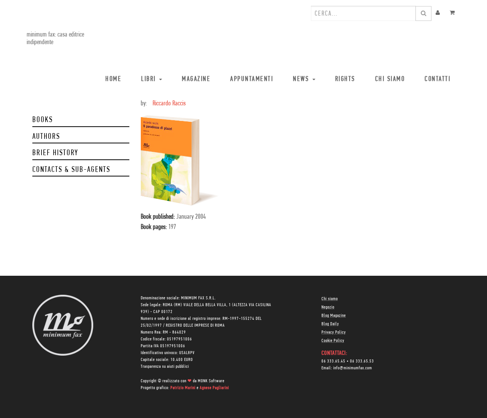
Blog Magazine (333, 315)
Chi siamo (329, 299)
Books (42, 120)
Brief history (55, 153)
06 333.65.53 (362, 361)
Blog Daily (330, 324)
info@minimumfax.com (352, 368)
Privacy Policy (333, 332)
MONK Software (211, 381)
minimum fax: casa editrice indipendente (55, 39)
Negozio (327, 307)
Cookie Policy (332, 341)
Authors (46, 137)
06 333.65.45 (333, 361)
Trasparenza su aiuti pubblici (165, 366)
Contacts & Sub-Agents (71, 170)
